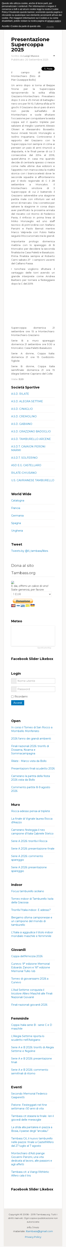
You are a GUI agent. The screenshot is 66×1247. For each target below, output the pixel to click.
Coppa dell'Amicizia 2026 (27, 956)
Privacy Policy (33, 1236)
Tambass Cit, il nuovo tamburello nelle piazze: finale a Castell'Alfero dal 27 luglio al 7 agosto (32, 1142)
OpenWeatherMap (44, 648)
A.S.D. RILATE (20, 393)
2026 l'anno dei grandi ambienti (31, 738)
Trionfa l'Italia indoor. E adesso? (31, 910)
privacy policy (54, 21)
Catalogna (17, 500)
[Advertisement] (33, 305)
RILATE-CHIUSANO (24, 472)
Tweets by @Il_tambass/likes (29, 551)
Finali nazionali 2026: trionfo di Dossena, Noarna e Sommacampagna (30, 749)
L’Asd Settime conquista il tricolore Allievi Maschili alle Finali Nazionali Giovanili (31, 993)
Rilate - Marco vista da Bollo (29, 761)
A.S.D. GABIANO (21, 424)
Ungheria (17, 530)
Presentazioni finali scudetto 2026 (33, 768)
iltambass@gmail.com (39, 1231)
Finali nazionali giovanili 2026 (29, 1004)
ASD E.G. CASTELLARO (26, 465)
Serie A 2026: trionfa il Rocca (29, 841)
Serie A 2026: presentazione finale (32, 848)
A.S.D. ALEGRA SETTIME (27, 401)
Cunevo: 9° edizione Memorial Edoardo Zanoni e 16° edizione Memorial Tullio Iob (30, 967)
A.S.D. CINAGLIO (22, 409)
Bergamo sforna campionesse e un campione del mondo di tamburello (31, 921)
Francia (15, 508)
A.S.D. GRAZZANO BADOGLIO (31, 431)
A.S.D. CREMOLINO (24, 416)
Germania (17, 515)
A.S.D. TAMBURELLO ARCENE (31, 439)
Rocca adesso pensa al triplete (30, 811)
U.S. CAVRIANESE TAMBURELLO (32, 480)
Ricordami (20, 696)
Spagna (16, 523)
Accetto (50, 26)
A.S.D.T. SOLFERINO (24, 457)
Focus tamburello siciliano (27, 891)
